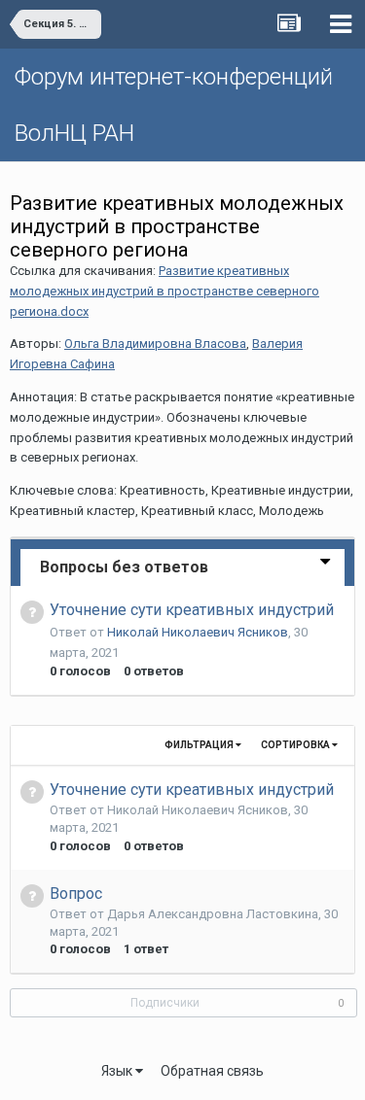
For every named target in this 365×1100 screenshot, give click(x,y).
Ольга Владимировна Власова (155, 343)
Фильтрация (200, 744)
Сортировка (296, 744)
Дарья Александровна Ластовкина (212, 914)
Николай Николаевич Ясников (197, 632)
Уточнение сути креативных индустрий (192, 610)
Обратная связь (212, 1071)
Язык (118, 1071)
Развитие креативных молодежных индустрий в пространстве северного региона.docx (164, 291)
